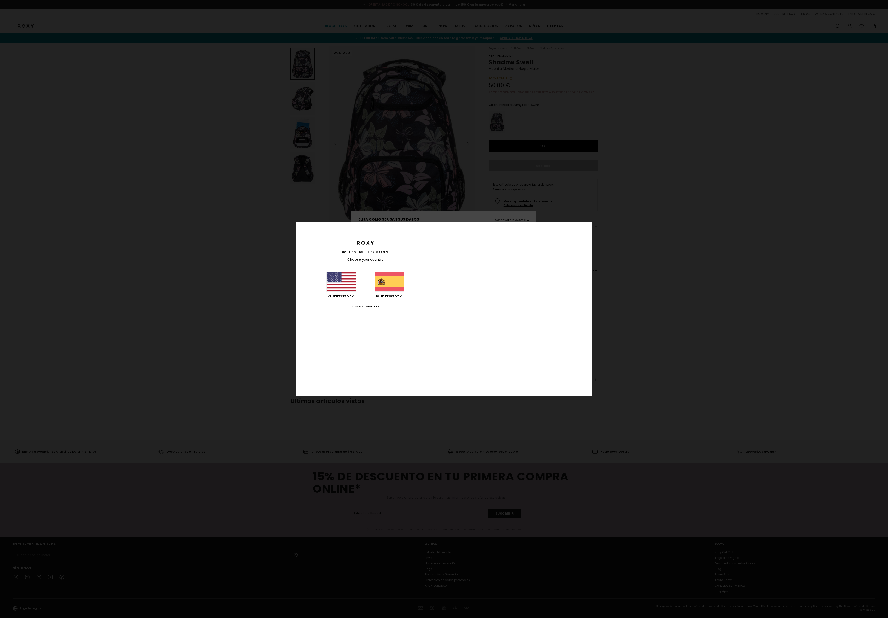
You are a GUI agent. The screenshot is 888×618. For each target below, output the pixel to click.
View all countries (365, 306)
